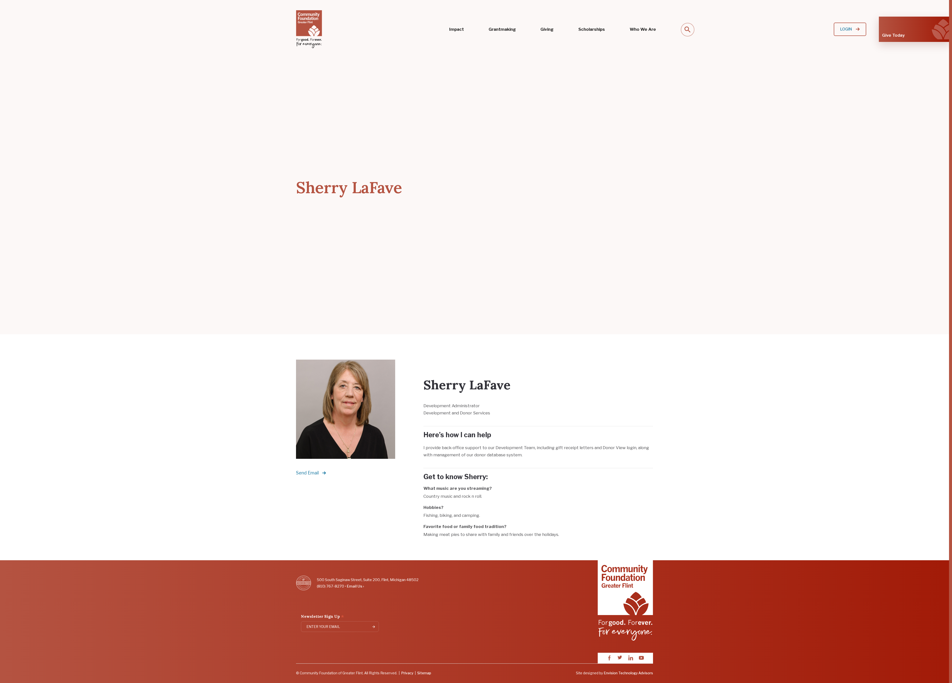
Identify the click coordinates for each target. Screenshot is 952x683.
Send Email (307, 472)
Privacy (407, 673)
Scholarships (591, 29)
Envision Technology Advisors (628, 673)
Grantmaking (502, 29)
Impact (456, 29)
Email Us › (355, 586)
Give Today (893, 35)
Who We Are (643, 29)
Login (846, 29)
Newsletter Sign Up (322, 617)
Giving (547, 29)
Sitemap (424, 673)
